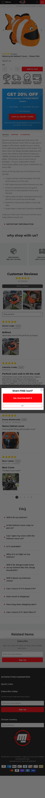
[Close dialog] (42, 390)
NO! (22, 406)
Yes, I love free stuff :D (22, 398)
